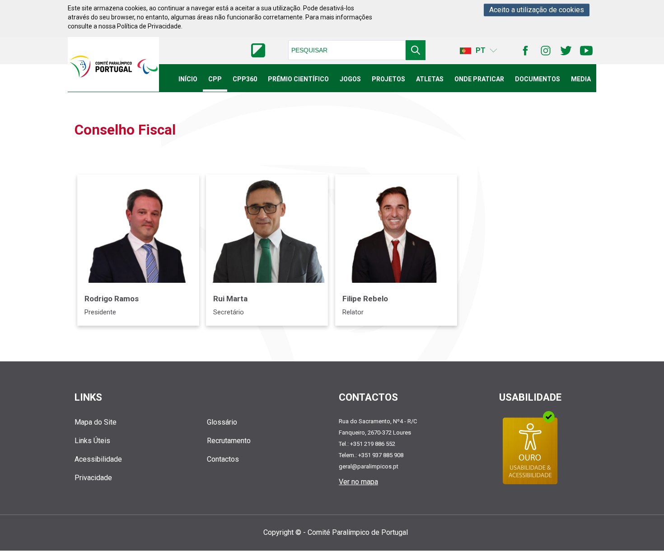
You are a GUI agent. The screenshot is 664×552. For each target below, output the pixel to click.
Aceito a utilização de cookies (536, 9)
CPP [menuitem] (215, 79)
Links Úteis (92, 440)
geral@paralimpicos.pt (368, 466)
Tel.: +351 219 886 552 (367, 443)
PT (481, 50)
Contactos (223, 459)
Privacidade (93, 477)
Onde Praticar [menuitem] (479, 79)
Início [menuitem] (187, 79)
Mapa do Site (96, 422)
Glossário (222, 422)
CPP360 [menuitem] (245, 79)
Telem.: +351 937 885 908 (371, 455)
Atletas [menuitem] (430, 79)
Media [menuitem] (581, 79)
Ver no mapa (358, 481)
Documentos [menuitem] (537, 79)
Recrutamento (229, 440)
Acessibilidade (98, 459)
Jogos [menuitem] (350, 79)
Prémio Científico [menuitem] (298, 79)
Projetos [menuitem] (388, 79)
